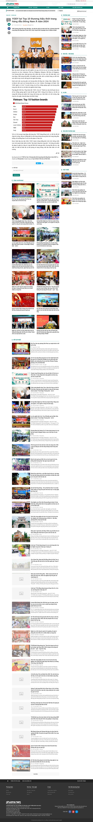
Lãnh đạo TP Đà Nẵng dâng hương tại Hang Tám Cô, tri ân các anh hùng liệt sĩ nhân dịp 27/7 (44, 588)
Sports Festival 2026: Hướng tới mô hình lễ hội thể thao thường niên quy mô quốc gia (23, 309)
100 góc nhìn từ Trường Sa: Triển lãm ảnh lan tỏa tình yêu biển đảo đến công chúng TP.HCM (79, 75)
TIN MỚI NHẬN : (11, 10)
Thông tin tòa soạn (82, 11)
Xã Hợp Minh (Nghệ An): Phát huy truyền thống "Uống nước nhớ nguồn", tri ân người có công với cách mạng (48, 222)
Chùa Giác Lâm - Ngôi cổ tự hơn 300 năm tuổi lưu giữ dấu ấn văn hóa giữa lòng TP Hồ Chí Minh (79, 144)
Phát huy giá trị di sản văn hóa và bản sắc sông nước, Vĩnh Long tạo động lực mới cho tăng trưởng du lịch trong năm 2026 (44, 446)
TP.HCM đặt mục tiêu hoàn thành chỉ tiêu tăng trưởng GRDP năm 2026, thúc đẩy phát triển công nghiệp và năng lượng (45, 717)
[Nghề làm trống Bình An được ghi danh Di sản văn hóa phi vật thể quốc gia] (66, 162)
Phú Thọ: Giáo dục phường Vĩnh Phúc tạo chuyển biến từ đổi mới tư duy (21, 199)
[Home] (9, 24)
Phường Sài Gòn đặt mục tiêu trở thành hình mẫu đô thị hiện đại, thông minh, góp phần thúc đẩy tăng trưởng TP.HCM (48, 332)
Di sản (40, 450)
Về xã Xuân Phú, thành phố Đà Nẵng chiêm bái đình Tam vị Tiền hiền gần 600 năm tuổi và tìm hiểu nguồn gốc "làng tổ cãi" (45, 561)
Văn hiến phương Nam (69, 131)
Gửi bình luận (16, 175)
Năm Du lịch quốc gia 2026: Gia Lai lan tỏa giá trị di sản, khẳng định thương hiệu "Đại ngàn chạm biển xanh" (44, 460)
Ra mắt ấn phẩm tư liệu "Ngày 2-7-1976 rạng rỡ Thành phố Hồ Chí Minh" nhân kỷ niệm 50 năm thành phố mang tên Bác (79, 153)
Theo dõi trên (25, 25)
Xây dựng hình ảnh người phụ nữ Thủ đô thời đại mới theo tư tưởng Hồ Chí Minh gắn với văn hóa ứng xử (79, 84)
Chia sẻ (39, 163)
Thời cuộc (41, 749)
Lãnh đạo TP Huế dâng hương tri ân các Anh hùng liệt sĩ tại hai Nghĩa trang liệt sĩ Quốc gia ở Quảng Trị (45, 545)
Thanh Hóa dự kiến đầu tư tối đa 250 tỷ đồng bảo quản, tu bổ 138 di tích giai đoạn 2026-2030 (44, 803)
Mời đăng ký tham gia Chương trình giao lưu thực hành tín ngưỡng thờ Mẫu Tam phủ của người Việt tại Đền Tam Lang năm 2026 (45, 733)
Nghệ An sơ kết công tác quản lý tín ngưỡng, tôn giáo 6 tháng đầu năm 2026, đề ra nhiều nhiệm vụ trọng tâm (22, 288)
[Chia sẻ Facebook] (9, 28)
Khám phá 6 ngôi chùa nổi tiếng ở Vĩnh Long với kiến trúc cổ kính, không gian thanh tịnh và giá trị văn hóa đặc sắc (45, 531)
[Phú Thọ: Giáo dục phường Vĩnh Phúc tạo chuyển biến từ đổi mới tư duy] (21, 349)
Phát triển (41, 493)
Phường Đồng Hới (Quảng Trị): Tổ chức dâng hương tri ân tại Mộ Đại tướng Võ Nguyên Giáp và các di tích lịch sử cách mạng (47, 244)
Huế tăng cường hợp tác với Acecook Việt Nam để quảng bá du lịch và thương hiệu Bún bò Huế (45, 703)
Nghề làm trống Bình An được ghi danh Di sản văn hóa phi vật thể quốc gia (79, 161)
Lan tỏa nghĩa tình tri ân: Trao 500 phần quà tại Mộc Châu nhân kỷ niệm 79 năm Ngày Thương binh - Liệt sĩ (23, 244)
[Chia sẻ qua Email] (9, 32)
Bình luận (8, 19)
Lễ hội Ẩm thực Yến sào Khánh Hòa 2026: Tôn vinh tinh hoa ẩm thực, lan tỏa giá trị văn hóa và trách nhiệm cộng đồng (45, 674)
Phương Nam (41, 378)
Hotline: (81, 1)
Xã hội (38, 347)
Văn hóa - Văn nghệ (42, 364)
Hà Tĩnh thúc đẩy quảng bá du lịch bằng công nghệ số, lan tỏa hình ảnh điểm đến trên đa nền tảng (48, 310)
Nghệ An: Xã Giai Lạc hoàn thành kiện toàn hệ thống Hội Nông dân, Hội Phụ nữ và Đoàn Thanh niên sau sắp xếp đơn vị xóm (23, 332)
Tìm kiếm (85, 4)
